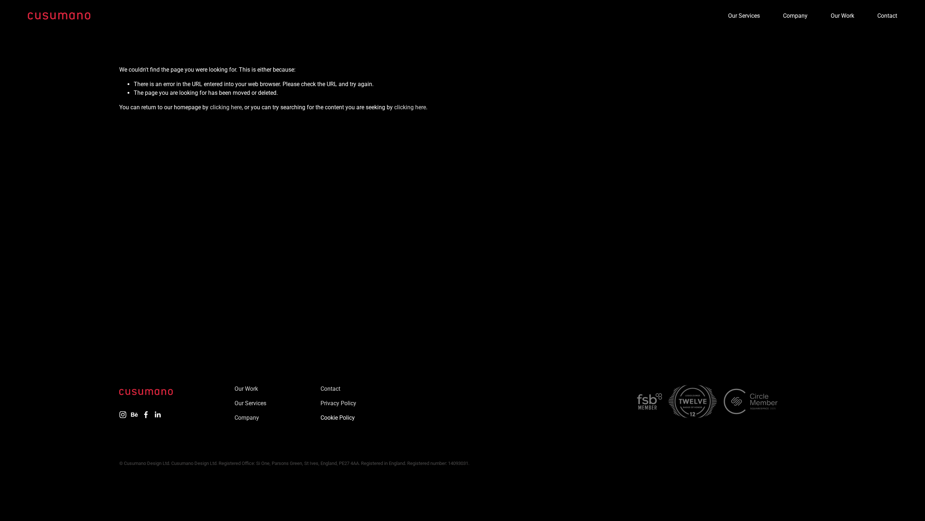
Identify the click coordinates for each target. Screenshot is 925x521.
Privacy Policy (338, 403)
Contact (887, 15)
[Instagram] (122, 414)
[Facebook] (146, 414)
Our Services (744, 15)
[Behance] (134, 414)
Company (795, 15)
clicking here (226, 107)
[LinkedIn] (157, 414)
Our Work (842, 15)
